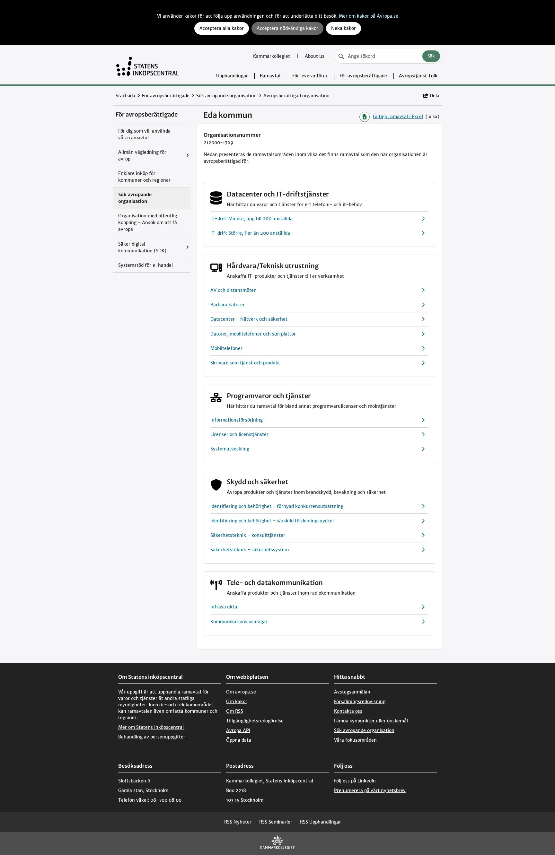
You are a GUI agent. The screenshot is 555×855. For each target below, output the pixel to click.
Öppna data (238, 740)
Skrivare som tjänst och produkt (245, 363)
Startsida (125, 96)
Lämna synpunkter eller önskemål (371, 721)
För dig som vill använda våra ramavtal (144, 134)
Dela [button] (434, 96)
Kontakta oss (348, 711)
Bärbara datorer (227, 305)
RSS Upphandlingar (320, 822)
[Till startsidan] (147, 65)
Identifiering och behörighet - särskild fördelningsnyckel (272, 521)
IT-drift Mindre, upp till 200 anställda (251, 219)
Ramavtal (270, 76)
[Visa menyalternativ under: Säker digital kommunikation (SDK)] (189, 247)
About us (314, 56)
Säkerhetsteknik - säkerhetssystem (249, 550)
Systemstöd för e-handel (145, 265)
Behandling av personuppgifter (151, 737)
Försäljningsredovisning (359, 701)
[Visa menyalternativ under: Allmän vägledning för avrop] (189, 155)
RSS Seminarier (275, 822)
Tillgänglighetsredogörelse (255, 721)
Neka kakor (343, 28)
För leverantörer (310, 76)
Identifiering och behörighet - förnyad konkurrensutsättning (276, 506)
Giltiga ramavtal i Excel (398, 116)
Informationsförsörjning (236, 420)
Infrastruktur (224, 607)
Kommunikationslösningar (239, 621)
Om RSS (234, 711)
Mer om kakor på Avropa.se (368, 16)
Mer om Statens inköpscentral (151, 727)
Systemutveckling (229, 449)
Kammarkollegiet (272, 56)
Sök (431, 56)
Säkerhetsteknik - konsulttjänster (247, 535)
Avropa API (238, 730)
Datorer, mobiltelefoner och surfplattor (253, 334)
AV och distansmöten (233, 290)
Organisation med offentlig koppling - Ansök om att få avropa (147, 222)
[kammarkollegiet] (277, 843)
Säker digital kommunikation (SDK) (142, 247)
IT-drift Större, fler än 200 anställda (250, 233)
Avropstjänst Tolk (418, 76)
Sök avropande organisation (226, 96)
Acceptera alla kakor (221, 28)
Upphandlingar (232, 76)
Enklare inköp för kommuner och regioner (144, 176)
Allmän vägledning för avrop (142, 155)
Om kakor (236, 701)
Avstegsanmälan (352, 692)
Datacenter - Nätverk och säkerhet (248, 319)
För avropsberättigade (363, 76)
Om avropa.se (241, 692)
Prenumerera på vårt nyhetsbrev (370, 790)
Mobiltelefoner (226, 348)
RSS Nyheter (237, 822)
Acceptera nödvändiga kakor (287, 28)
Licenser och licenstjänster (239, 434)
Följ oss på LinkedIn (355, 781)
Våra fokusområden (355, 740)
